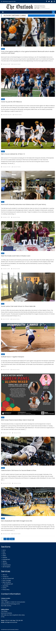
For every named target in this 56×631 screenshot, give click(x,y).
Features (5, 557)
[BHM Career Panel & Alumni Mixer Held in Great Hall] (28, 394)
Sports (3, 48)
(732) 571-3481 (8, 620)
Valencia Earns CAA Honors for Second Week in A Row (18, 470)
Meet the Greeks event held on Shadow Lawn (15, 256)
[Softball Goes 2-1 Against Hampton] (28, 337)
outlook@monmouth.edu (10, 622)
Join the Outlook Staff (8, 578)
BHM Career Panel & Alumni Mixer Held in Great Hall (17, 420)
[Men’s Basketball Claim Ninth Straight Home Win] (28, 501)
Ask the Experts (6, 566)
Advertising (5, 586)
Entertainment (6, 559)
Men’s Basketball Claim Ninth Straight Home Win (16, 521)
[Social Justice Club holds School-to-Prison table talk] (28, 287)
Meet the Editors (7, 582)
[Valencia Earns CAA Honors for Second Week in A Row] (28, 451)
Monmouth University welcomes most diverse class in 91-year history (23, 204)
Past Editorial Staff (8, 584)
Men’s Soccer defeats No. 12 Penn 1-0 (13, 154)
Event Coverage (7, 580)
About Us (5, 574)
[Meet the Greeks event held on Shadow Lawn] (28, 236)
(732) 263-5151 (19, 620)
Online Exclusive (7, 565)
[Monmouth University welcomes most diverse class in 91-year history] (28, 185)
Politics (4, 555)
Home (4, 550)
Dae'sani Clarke (16, 64)
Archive (4, 587)
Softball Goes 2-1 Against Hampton (12, 357)
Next (12, 539)
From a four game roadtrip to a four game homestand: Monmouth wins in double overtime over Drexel (27, 52)
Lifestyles (5, 563)
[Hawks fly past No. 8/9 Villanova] (28, 82)
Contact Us (5, 576)
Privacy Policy (6, 589)
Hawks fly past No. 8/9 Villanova (11, 102)
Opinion (4, 561)
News (3, 201)
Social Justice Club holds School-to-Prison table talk (18, 306)
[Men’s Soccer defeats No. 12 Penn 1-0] (28, 134)
